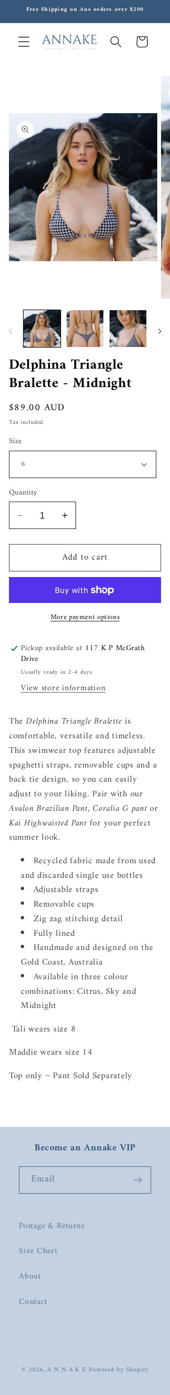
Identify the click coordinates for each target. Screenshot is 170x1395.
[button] (24, 42)
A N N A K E (68, 1370)
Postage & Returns (52, 1226)
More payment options (85, 617)
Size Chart (38, 1251)
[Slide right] (159, 331)
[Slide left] (10, 331)
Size (15, 441)
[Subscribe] (138, 1180)
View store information (63, 688)
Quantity (23, 492)
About (30, 1276)
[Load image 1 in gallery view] (42, 328)
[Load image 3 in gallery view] (128, 328)
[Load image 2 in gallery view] (85, 328)
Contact (33, 1302)
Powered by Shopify (119, 1370)
